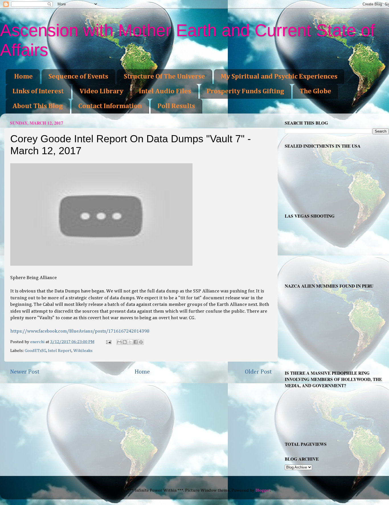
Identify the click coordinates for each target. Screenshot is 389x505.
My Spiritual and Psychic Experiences (279, 76)
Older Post (258, 372)
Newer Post (25, 372)
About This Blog (38, 106)
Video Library (101, 91)
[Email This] (119, 342)
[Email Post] (108, 342)
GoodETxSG (35, 351)
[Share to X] (130, 342)
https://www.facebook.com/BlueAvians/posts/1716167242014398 (79, 331)
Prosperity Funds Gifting (245, 91)
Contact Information (110, 106)
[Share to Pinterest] (141, 342)
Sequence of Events (78, 76)
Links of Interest (38, 91)
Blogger (262, 490)
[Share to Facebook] (135, 342)
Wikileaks (83, 351)
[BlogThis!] (125, 342)
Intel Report (59, 351)
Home (23, 76)
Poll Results (176, 106)
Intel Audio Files (165, 91)
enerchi (38, 342)
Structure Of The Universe (164, 76)
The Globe (315, 91)
